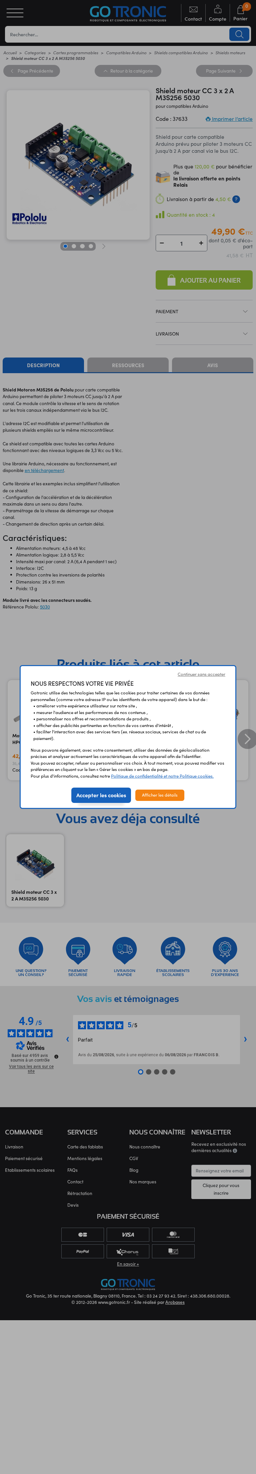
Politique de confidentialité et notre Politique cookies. (162, 776)
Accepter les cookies (101, 795)
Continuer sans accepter (201, 674)
